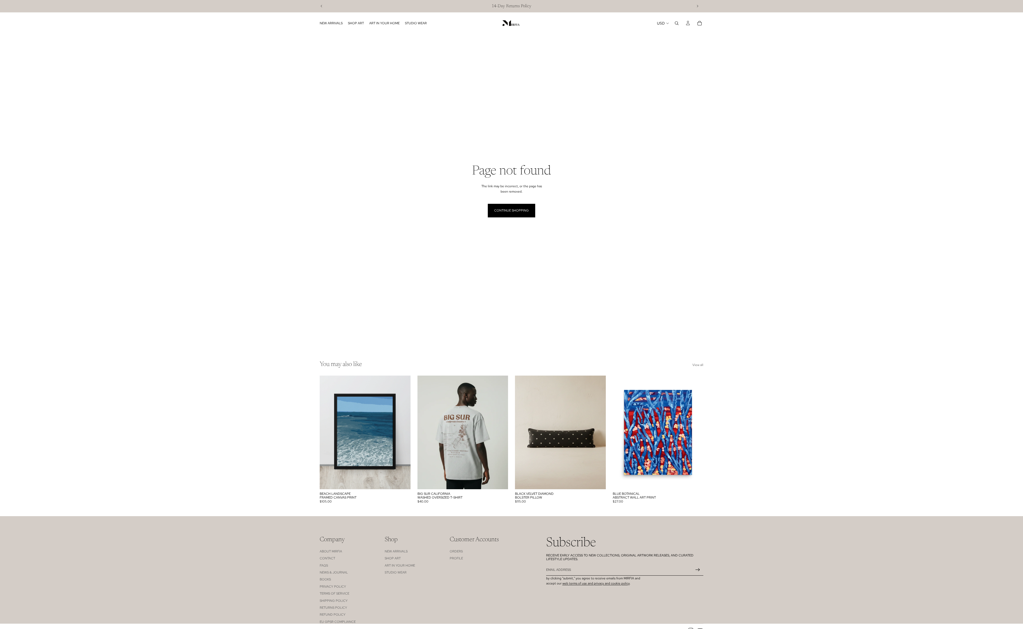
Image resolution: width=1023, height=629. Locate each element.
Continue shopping (511, 210)
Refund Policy (333, 614)
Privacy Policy (333, 586)
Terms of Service (334, 593)
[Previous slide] (321, 6)
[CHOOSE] (402, 481)
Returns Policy (333, 608)
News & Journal (334, 572)
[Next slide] (697, 6)
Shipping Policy (334, 601)
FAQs (324, 565)
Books (325, 580)
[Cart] (699, 23)
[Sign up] (697, 569)
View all (697, 365)
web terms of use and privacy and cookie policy (596, 583)
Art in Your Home (400, 565)
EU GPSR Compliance (338, 622)
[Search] (677, 23)
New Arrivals (396, 551)
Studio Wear (396, 572)
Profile (456, 558)
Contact (327, 558)
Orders (456, 551)
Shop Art (393, 558)
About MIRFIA (331, 551)
